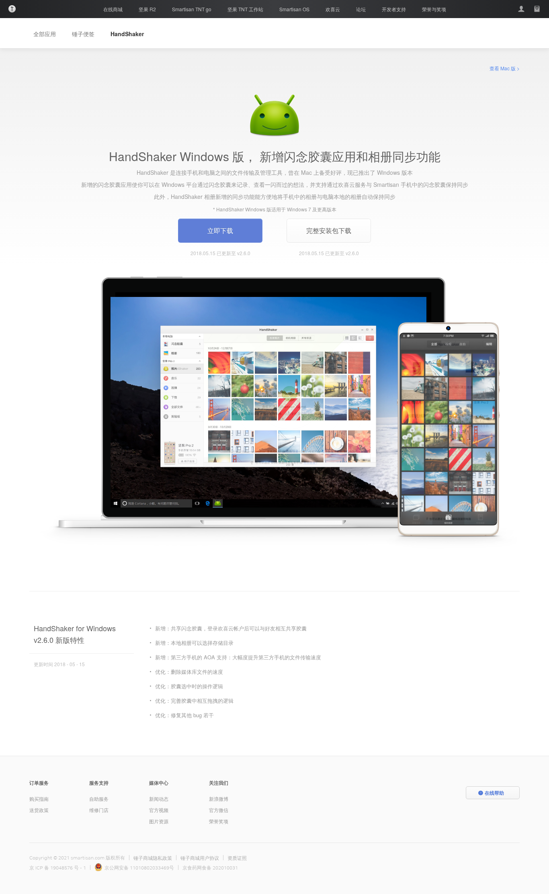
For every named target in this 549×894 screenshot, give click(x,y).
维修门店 (99, 809)
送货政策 (39, 809)
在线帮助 (494, 792)
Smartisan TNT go (191, 9)
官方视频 (158, 809)
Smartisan (12, 8)
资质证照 (237, 857)
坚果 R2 (147, 9)
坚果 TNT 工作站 (245, 9)
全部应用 (44, 34)
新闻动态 (158, 798)
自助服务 (99, 798)
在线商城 (113, 9)
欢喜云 (333, 9)
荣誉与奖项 (434, 9)
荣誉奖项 (218, 821)
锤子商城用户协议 (199, 857)
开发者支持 (394, 9)
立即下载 (220, 230)
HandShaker (127, 34)
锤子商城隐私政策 (152, 857)
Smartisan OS (294, 9)
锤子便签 (83, 34)
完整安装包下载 (328, 230)
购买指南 (39, 798)
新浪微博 (218, 798)
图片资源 (158, 821)
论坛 (361, 9)
